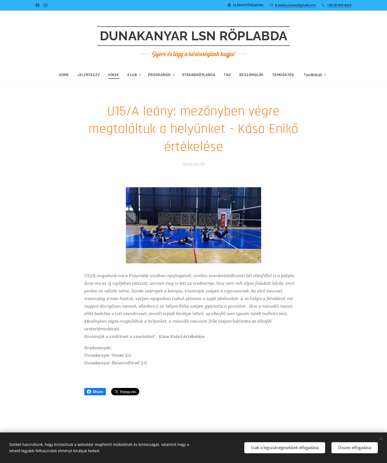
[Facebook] (37, 5)
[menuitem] (66, 75)
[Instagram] (45, 5)
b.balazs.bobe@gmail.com (295, 5)
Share (98, 392)
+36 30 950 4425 (339, 5)
